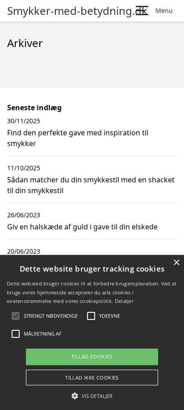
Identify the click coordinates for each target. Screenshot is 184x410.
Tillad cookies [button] (92, 356)
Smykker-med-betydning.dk (77, 11)
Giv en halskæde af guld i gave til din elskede (82, 227)
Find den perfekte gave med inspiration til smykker (77, 138)
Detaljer (124, 301)
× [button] (176, 262)
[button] (92, 395)
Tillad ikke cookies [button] (92, 377)
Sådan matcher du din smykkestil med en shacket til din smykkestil (91, 185)
